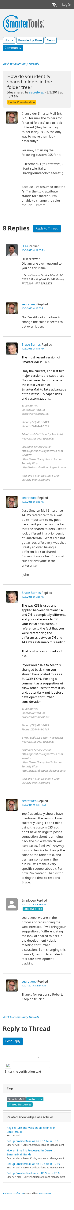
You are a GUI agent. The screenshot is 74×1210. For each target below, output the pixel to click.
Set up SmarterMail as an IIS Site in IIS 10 (33, 1163)
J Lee (25, 246)
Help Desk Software (13, 1193)
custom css (35, 1099)
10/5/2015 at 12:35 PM (34, 250)
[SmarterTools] (23, 23)
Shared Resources (19, 1104)
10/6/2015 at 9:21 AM (33, 597)
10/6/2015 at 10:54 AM (34, 805)
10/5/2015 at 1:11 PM (33, 348)
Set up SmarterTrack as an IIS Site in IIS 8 (33, 1173)
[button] (54, 4)
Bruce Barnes (31, 344)
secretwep (36, 92)
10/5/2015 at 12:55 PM (34, 308)
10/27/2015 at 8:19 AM (34, 904)
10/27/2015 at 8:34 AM (34, 985)
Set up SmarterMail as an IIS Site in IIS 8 (32, 1141)
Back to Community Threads (21, 63)
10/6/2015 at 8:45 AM (33, 502)
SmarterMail (16, 1099)
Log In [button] (66, 4)
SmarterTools (44, 1193)
